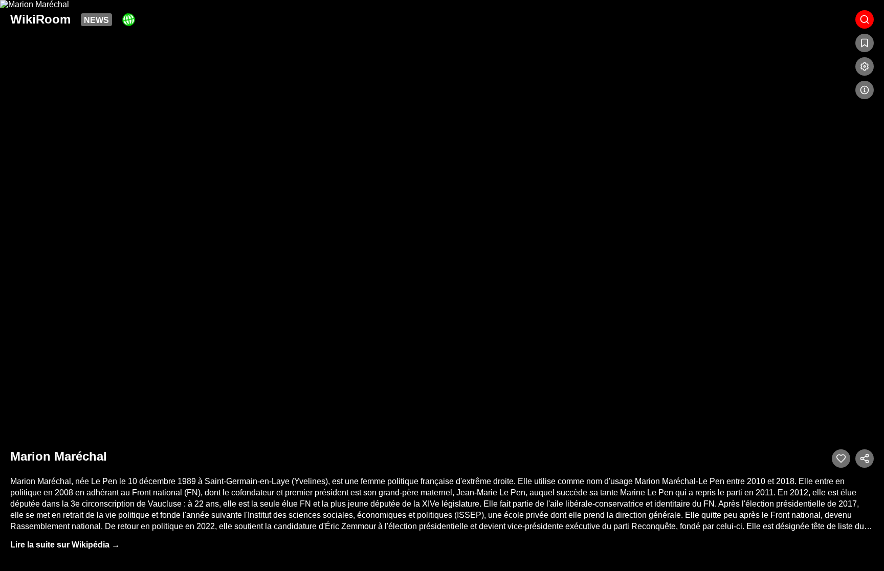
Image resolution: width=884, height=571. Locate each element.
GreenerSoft (129, 19)
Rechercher (864, 19)
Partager (864, 458)
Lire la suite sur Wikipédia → (65, 544)
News (96, 20)
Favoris (864, 43)
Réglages (864, 66)
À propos (864, 90)
